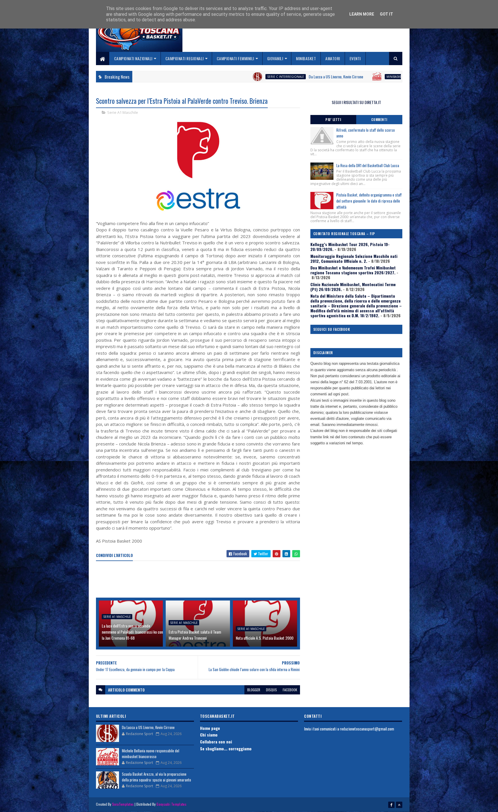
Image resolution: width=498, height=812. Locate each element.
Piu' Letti (333, 119)
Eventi (355, 58)
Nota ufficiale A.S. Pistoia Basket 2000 (264, 638)
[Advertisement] (201, 580)
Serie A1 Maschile (122, 112)
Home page (210, 728)
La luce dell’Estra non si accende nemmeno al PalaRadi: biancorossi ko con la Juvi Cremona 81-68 (132, 632)
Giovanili (275, 58)
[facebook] (391, 805)
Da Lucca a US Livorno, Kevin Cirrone (293, 76)
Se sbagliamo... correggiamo (226, 748)
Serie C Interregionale (243, 77)
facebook (290, 689)
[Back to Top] (399, 805)
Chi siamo (209, 735)
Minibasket (306, 58)
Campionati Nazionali (133, 58)
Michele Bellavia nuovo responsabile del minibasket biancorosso (150, 753)
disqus (271, 689)
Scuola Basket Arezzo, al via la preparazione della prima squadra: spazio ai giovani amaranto (156, 777)
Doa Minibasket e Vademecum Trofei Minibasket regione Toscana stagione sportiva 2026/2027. (353, 270)
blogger (253, 689)
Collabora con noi (216, 742)
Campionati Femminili (235, 58)
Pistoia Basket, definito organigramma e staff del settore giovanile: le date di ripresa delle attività (369, 201)
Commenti (379, 119)
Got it (386, 14)
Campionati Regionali (184, 58)
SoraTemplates (123, 804)
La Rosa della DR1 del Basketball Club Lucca (367, 165)
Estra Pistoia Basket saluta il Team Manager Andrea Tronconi (195, 635)
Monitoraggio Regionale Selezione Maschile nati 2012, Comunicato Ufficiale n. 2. (353, 258)
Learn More (361, 14)
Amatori (332, 58)
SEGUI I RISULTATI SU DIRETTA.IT (356, 102)
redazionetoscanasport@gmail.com (367, 729)
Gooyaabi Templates (171, 804)
